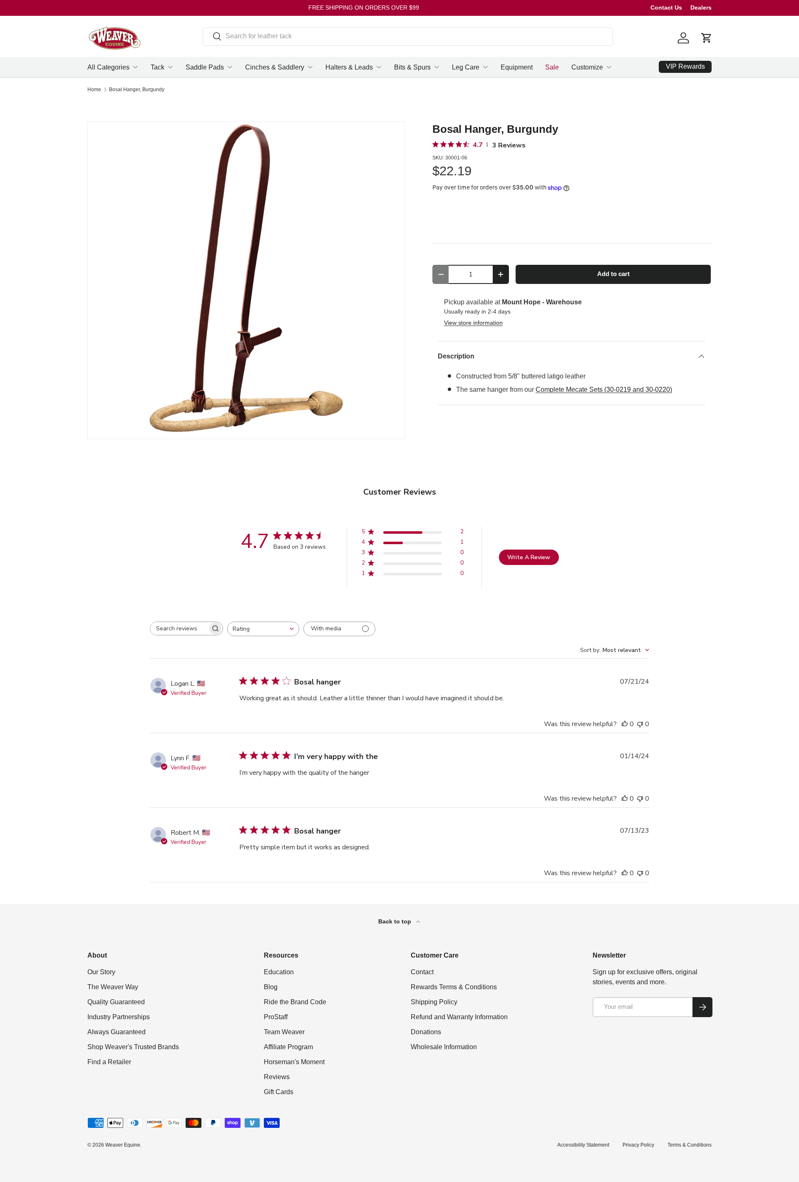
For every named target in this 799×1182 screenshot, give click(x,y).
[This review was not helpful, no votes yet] (640, 724)
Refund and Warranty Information (459, 1016)
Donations (426, 1031)
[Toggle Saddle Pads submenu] (230, 67)
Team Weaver (284, 1031)
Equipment (517, 67)
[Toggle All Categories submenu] (135, 67)
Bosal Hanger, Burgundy (136, 89)
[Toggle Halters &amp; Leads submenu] (379, 67)
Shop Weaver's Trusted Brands (133, 1046)
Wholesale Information (444, 1046)
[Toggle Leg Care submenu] (485, 67)
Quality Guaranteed (116, 1001)
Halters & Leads (349, 67)
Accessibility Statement (583, 1145)
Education (279, 971)
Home (94, 89)
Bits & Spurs (412, 67)
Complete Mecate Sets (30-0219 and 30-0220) (604, 389)
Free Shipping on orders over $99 (363, 7)
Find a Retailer (109, 1061)
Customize (587, 67)
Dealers (701, 7)
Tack (157, 67)
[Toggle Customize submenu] (609, 67)
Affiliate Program (288, 1046)
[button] (706, 38)
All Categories (108, 67)
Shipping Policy (434, 1001)
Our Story (101, 971)
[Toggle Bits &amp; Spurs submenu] (437, 67)
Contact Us (666, 7)
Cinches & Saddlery (274, 67)
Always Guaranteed (116, 1031)
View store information (473, 322)
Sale (552, 67)
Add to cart (613, 274)
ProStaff (276, 1016)
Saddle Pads (205, 67)
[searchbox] (179, 628)
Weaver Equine (122, 1145)
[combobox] (408, 36)
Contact (422, 971)
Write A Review (528, 557)
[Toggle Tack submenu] (170, 67)
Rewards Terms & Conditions (454, 986)
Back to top (395, 921)
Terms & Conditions (689, 1145)
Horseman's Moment (294, 1061)
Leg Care (465, 67)
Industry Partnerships (118, 1016)
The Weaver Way (112, 986)
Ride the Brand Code (295, 1001)
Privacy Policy (638, 1145)
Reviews (277, 1076)
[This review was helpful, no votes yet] (625, 724)
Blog (271, 986)
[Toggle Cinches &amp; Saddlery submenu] (310, 67)
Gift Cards (278, 1091)
